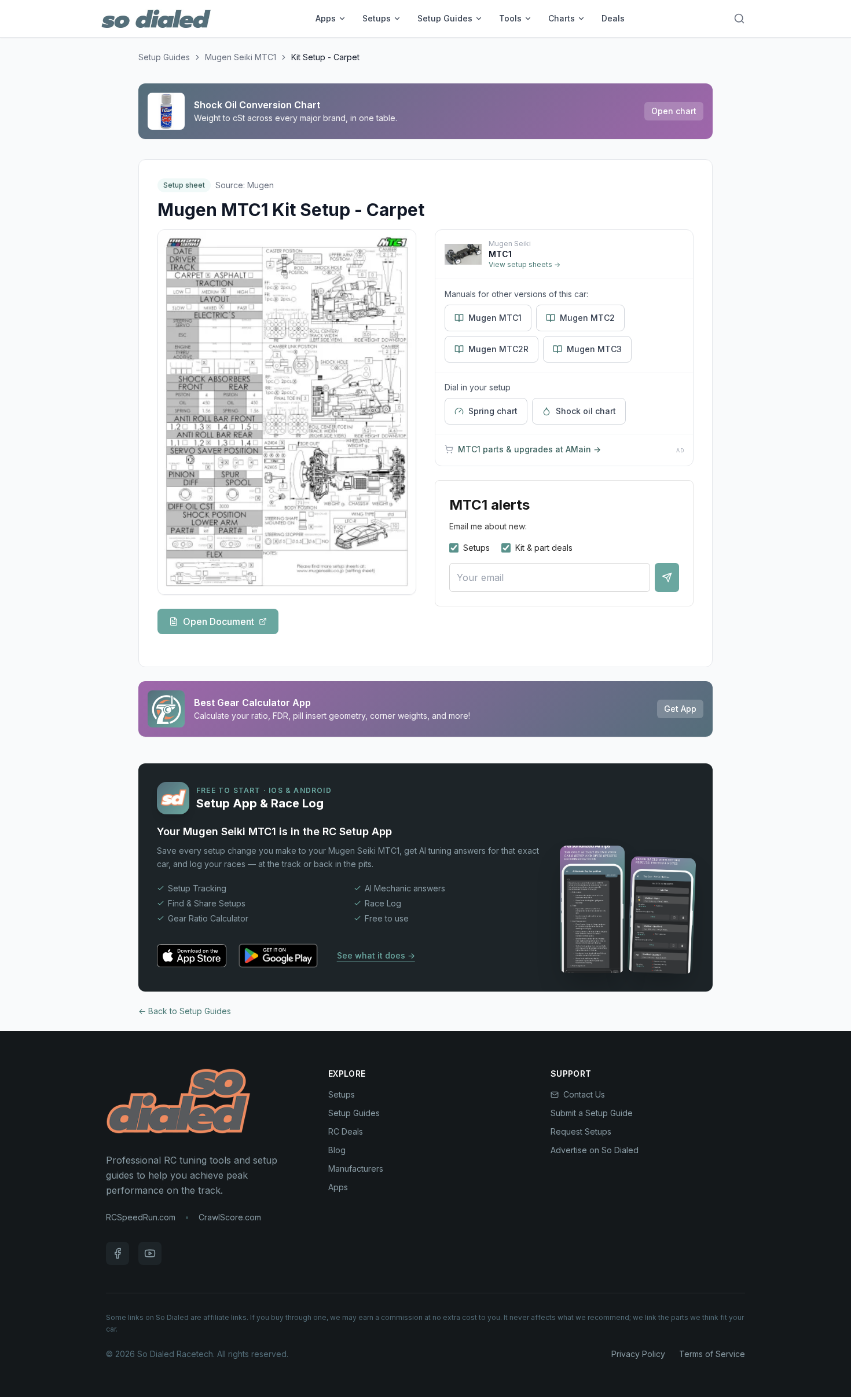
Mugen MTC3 (594, 349)
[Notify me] (667, 577)
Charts (561, 18)
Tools (510, 18)
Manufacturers (355, 1168)
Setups (376, 18)
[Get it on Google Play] (278, 955)
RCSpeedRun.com (140, 1217)
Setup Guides (444, 18)
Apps (326, 18)
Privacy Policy (638, 1354)
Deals (613, 18)
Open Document (218, 621)
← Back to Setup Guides (184, 1011)
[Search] (739, 18)
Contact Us (584, 1094)
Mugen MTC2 (587, 318)
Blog (337, 1150)
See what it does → (376, 955)
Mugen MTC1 (495, 318)
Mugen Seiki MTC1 (240, 57)
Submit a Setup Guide (592, 1113)
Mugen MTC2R (498, 349)
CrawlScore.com (230, 1217)
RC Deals (345, 1131)
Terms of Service (712, 1354)
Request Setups (581, 1131)
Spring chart (493, 411)
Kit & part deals (544, 548)
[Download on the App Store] (191, 955)
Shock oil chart (586, 411)
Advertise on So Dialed (595, 1150)
